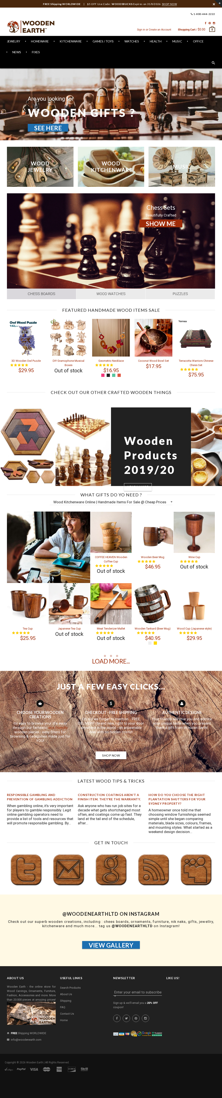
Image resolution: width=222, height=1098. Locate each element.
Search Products (70, 987)
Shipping (65, 1000)
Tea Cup (28, 628)
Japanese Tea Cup (69, 628)
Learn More (168, 139)
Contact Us (67, 1013)
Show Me (161, 223)
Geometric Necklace (111, 360)
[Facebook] (205, 23)
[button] (104, 565)
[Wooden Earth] (31, 26)
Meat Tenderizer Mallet (111, 628)
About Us (66, 994)
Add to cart (22, 370)
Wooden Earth (34, 1062)
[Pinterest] (210, 23)
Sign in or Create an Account (154, 29)
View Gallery (111, 945)
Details (61, 370)
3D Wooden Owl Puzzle (26, 360)
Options (104, 370)
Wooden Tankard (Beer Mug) (153, 628)
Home (64, 1020)
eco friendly (58, 727)
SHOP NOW (169, 4)
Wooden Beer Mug (152, 557)
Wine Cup (194, 557)
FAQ (62, 1007)
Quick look (34, 375)
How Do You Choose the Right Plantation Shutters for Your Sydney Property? (177, 799)
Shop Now (111, 755)
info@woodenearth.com (26, 1039)
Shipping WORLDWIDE (28, 1033)
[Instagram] (214, 23)
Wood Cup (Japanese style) (194, 628)
